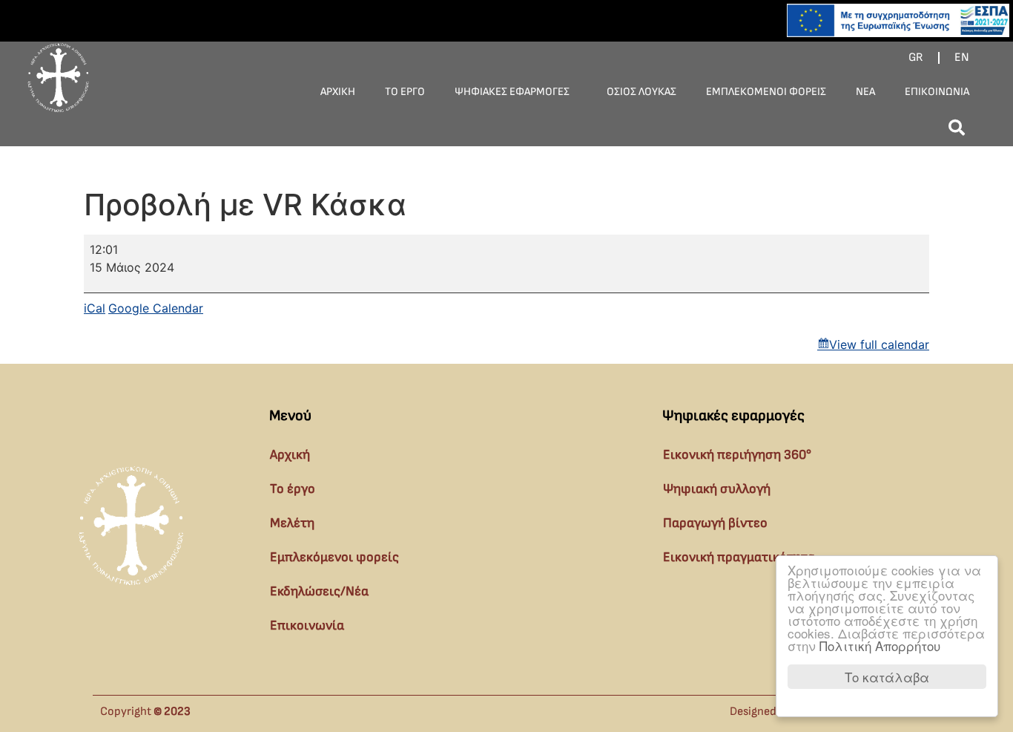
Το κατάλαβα (887, 676)
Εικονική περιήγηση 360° (737, 455)
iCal (94, 308)
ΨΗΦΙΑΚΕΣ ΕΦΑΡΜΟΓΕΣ (512, 92)
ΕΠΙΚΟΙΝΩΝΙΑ (937, 92)
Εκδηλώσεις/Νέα (319, 591)
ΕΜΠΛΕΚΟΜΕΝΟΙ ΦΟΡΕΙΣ (766, 92)
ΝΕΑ (865, 92)
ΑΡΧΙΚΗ (337, 92)
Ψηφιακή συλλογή (717, 489)
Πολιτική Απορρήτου (879, 645)
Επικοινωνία (307, 625)
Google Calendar (155, 308)
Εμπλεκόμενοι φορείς (334, 557)
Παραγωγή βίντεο (715, 523)
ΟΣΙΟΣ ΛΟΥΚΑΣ (641, 92)
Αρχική (290, 455)
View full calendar (879, 344)
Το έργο (292, 489)
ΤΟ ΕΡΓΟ (405, 92)
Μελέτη (292, 523)
